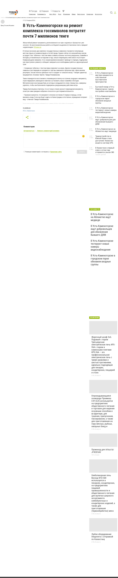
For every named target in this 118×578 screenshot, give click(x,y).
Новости (56, 11)
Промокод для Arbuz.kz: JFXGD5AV (102, 450)
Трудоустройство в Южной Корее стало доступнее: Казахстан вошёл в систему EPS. (104, 139)
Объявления (66, 14)
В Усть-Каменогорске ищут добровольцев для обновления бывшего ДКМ (105, 120)
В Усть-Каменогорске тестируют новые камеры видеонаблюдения (106, 110)
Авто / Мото (52, 14)
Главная (45, 11)
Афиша (74, 14)
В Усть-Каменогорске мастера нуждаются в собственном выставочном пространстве (104, 77)
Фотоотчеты (98, 14)
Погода (34, 11)
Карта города (81, 14)
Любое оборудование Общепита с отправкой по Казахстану (102, 537)
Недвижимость (41, 14)
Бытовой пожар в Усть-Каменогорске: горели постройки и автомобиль (105, 89)
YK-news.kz (37, 47)
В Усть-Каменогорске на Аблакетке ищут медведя (105, 130)
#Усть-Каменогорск (29, 111)
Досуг (59, 14)
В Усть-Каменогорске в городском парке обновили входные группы (104, 99)
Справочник (32, 14)
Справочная (89, 14)
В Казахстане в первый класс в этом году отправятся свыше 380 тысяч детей (104, 151)
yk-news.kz (27, 108)
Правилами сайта (56, 152)
